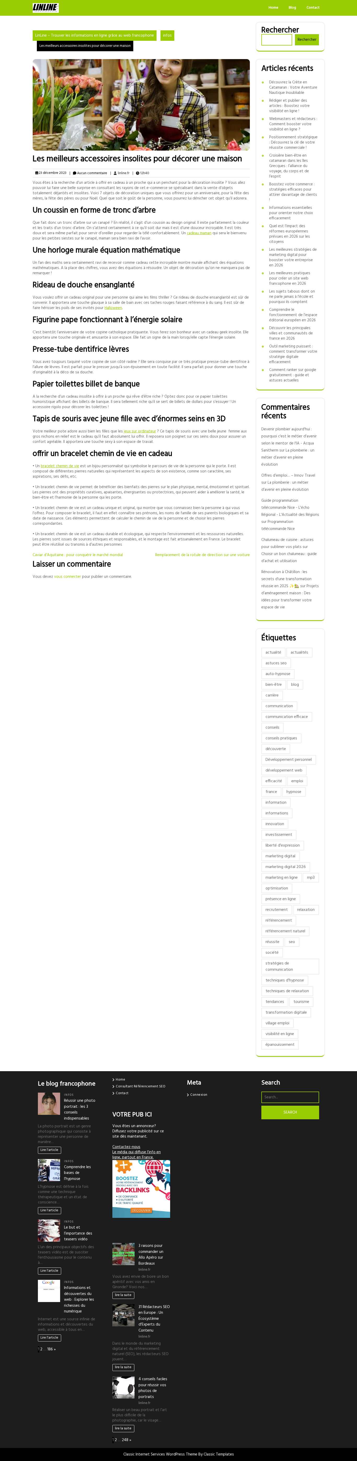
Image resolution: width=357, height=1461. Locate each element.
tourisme (301, 1001)
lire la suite (123, 1295)
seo (292, 942)
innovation (275, 824)
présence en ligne (281, 899)
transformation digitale (286, 1012)
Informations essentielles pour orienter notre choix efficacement (291, 213)
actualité (273, 652)
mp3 (311, 877)
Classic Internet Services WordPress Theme (160, 1454)
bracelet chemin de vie (60, 466)
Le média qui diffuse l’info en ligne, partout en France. (136, 1155)
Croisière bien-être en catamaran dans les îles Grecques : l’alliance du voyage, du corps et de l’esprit (289, 166)
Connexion (199, 1095)
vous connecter (67, 577)
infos (167, 35)
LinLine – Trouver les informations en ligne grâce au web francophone (94, 35)
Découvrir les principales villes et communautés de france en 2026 (291, 333)
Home (273, 8)
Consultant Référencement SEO (140, 1086)
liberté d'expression (283, 845)
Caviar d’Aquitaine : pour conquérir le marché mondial (78, 555)
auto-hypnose (278, 674)
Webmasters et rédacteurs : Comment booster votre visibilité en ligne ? (293, 124)
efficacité (274, 781)
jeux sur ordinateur (140, 431)
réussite (272, 942)
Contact (313, 8)
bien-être (274, 684)
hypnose (293, 792)
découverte (276, 749)
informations (277, 813)
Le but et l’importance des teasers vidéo (78, 1233)
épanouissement (280, 1044)
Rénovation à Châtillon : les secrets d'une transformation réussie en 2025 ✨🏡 (286, 579)
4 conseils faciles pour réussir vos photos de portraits (153, 1388)
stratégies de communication (279, 966)
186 (50, 1349)
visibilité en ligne (280, 1034)
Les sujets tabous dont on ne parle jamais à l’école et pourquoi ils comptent (292, 296)
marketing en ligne (282, 877)
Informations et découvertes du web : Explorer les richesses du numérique (79, 1300)
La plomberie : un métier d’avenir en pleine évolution (287, 457)
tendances (275, 1001)
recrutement (277, 909)
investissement (279, 834)
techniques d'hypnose (285, 980)
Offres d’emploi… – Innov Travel (288, 475)
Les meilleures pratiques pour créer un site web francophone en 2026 (289, 278)
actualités (299, 652)
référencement (279, 920)
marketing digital (280, 856)
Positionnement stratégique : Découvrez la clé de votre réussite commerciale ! (293, 142)
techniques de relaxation (287, 991)
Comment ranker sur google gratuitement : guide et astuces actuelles (292, 375)
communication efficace (287, 717)
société (272, 952)
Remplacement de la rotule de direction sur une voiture (202, 555)
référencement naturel (285, 931)
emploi (297, 781)
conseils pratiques (281, 738)
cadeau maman (199, 233)
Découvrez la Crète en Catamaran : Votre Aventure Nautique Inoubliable (293, 87)
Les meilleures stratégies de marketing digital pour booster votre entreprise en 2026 (293, 258)
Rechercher (280, 30)
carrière (272, 695)
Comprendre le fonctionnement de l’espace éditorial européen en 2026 (293, 315)
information (276, 802)
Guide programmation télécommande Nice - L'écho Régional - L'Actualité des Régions (290, 508)
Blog (292, 8)
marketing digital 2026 (286, 867)
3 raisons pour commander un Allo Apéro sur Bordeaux (151, 1255)
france (271, 792)
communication (279, 706)
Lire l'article (49, 1150)
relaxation (306, 909)
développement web (284, 770)
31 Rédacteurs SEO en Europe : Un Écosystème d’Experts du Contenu (154, 1319)
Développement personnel (289, 759)
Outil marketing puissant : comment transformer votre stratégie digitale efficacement (293, 354)
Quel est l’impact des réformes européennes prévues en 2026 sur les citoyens (289, 234)
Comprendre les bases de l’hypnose (77, 1173)
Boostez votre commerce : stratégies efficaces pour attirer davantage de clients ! (293, 192)
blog (295, 684)
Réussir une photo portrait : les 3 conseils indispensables (79, 1110)
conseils (272, 727)
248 (125, 1440)
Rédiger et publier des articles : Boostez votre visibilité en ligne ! (289, 106)
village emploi (277, 1023)
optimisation (277, 888)
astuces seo (276, 663)
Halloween (113, 308)
